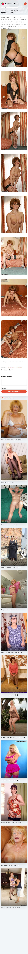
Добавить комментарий (14, 391)
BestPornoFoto (12, 4)
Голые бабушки (18, 367)
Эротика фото (11, 367)
